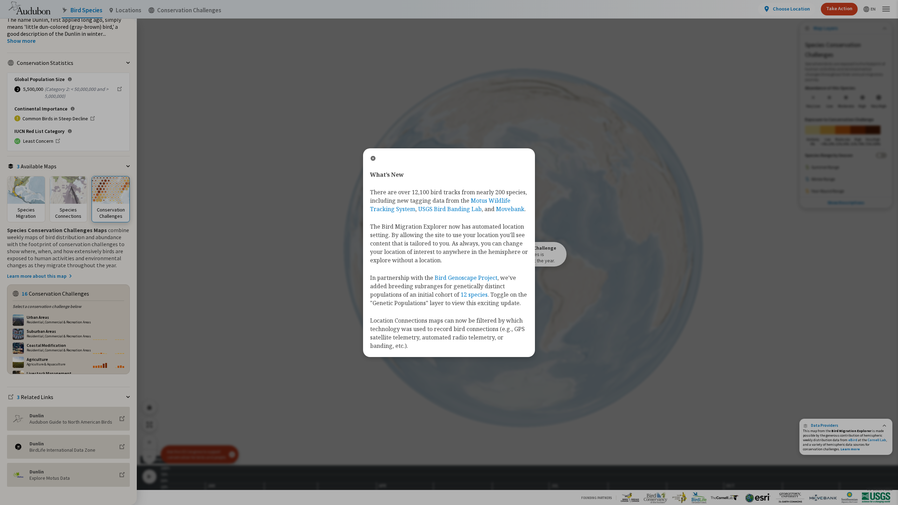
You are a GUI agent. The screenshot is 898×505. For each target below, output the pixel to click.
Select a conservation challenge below (47, 306)
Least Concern (38, 141)
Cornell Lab (876, 440)
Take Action (839, 8)
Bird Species (86, 10)
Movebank (510, 209)
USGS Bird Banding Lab (450, 209)
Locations (128, 10)
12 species (474, 294)
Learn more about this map (37, 276)
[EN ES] (869, 9)
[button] (846, 425)
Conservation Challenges (189, 10)
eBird (852, 440)
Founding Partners (596, 498)
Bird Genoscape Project (466, 278)
